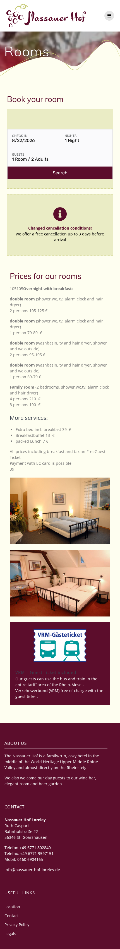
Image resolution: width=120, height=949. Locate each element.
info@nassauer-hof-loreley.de (32, 869)
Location (12, 906)
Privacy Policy (16, 924)
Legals (10, 933)
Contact (11, 915)
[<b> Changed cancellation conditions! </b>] (60, 214)
